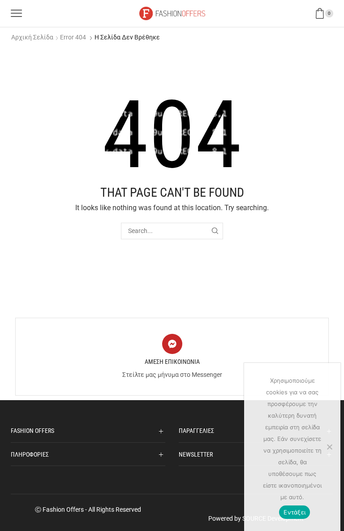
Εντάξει (294, 512)
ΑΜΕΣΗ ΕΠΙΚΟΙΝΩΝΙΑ (172, 361)
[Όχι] (329, 446)
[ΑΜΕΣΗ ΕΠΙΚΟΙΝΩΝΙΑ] (172, 344)
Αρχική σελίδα (32, 37)
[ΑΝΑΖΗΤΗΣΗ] (214, 231)
